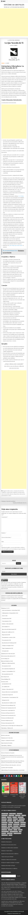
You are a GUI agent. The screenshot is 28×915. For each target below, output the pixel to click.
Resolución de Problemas (8, 642)
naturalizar (4, 826)
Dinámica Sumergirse (6, 841)
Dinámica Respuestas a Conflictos (9, 868)
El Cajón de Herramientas (7, 755)
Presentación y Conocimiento (9, 697)
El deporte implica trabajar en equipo (10, 862)
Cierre (3, 615)
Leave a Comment (14, 45)
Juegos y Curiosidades (7, 671)
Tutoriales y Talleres (6, 728)
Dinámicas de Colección (7, 653)
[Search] (24, 776)
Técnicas (3, 681)
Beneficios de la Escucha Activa (8, 844)
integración (16, 494)
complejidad (17, 815)
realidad (15, 829)
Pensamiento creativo (7, 637)
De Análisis (4, 686)
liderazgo (10, 824)
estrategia (11, 822)
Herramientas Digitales (7, 668)
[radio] (10, 368)
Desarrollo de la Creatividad (9, 692)
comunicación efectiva (18, 490)
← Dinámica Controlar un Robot (7, 501)
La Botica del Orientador (7, 767)
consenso (15, 817)
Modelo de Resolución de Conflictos (9, 853)
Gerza (2, 752)
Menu (4, 1)
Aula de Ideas (4, 770)
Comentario (4, 517)
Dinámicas (3, 608)
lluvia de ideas (16, 824)
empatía (15, 492)
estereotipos (4, 822)
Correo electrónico (6, 537)
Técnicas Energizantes (6, 723)
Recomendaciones (6, 674)
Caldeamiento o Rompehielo (8, 613)
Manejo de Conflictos (7, 632)
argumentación (5, 813)
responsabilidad (5, 831)
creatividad (4, 819)
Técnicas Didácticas (6, 720)
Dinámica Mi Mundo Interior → (20, 502)
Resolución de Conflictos (8, 702)
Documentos (5, 666)
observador (15, 826)
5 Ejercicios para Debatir (7, 856)
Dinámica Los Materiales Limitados (9, 847)
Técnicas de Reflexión (6, 718)
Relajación (4, 700)
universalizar (4, 835)
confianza (3, 492)
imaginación (16, 822)
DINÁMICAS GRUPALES (14, 4)
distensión (4, 821)
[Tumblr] (14, 776)
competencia (11, 815)
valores (10, 835)
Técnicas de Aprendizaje (7, 705)
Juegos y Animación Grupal (7, 740)
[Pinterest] (7, 776)
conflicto (9, 817)
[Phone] (19, 776)
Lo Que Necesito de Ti (14, 43)
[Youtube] (12, 776)
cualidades (15, 819)
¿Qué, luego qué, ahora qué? (15, 245)
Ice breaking (4, 658)
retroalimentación (14, 831)
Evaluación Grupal (6, 694)
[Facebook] (4, 776)
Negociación (5, 634)
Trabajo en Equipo (6, 645)
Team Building (4, 679)
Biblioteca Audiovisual (7, 663)
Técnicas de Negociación (7, 713)
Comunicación (5, 618)
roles (20, 831)
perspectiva (4, 829)
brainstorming (12, 813)
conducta (24, 815)
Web (2, 541)
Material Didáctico (5, 661)
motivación (23, 824)
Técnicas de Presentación (7, 715)
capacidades (19, 813)
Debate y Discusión (6, 623)
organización (22, 826)
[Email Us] (16, 776)
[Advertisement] (14, 22)
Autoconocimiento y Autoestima (9, 610)
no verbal (10, 826)
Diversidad (4, 626)
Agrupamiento (5, 683)
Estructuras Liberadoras (14, 40)
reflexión (20, 829)
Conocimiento (5, 621)
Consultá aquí (17, 807)
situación (4, 833)
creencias (10, 819)
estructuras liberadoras (7, 494)
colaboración (10, 490)
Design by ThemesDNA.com (14, 913)
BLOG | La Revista (5, 735)
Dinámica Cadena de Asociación (8, 859)
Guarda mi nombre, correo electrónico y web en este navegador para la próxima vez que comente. (13, 548)
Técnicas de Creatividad (7, 710)
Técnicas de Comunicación (7, 707)
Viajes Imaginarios (6, 648)
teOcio (2, 765)
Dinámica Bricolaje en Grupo (8, 865)
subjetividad (9, 833)
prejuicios (10, 829)
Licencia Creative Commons (19, 582)
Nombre (3, 533)
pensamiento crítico (6, 495)
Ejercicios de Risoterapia (8, 629)
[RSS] (21, 776)
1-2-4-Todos (21, 196)
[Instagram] (9, 776)
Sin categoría (4, 676)
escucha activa (20, 492)
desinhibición (21, 819)
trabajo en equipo (17, 833)
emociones (10, 821)
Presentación (5, 640)
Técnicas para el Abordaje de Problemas (11, 725)
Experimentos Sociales (6, 743)
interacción (22, 494)
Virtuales (4, 651)
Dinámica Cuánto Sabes (6, 850)
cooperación (9, 492)
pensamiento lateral (16, 828)
